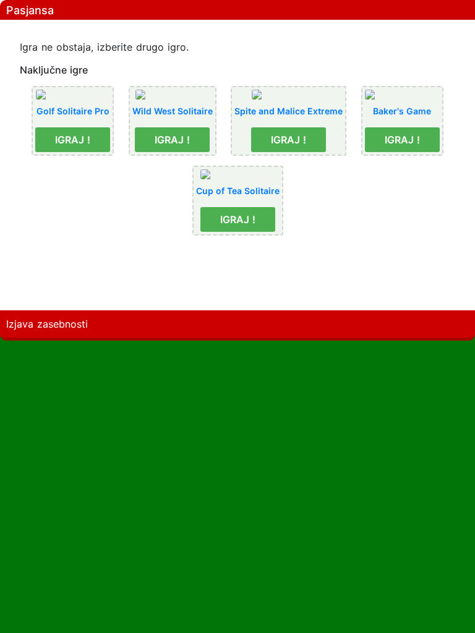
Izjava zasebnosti (47, 324)
